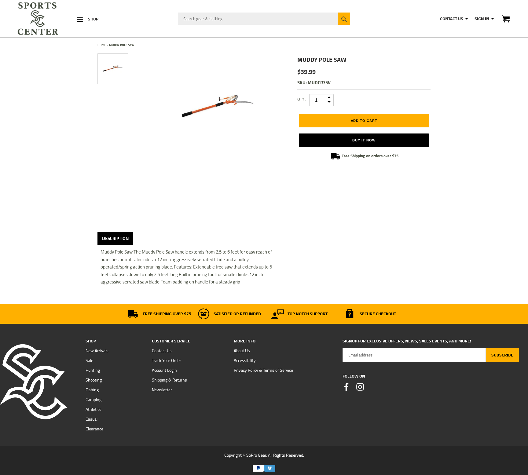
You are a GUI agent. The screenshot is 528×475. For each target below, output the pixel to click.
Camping (93, 400)
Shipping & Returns (169, 380)
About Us (242, 351)
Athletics (93, 409)
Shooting (94, 380)
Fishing (92, 390)
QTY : (301, 99)
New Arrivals (97, 351)
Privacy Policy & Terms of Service (263, 370)
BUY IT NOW (363, 140)
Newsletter (162, 390)
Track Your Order (166, 360)
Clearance (94, 429)
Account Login (164, 370)
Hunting (93, 370)
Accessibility (245, 360)
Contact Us (162, 351)
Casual (91, 419)
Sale (89, 360)
